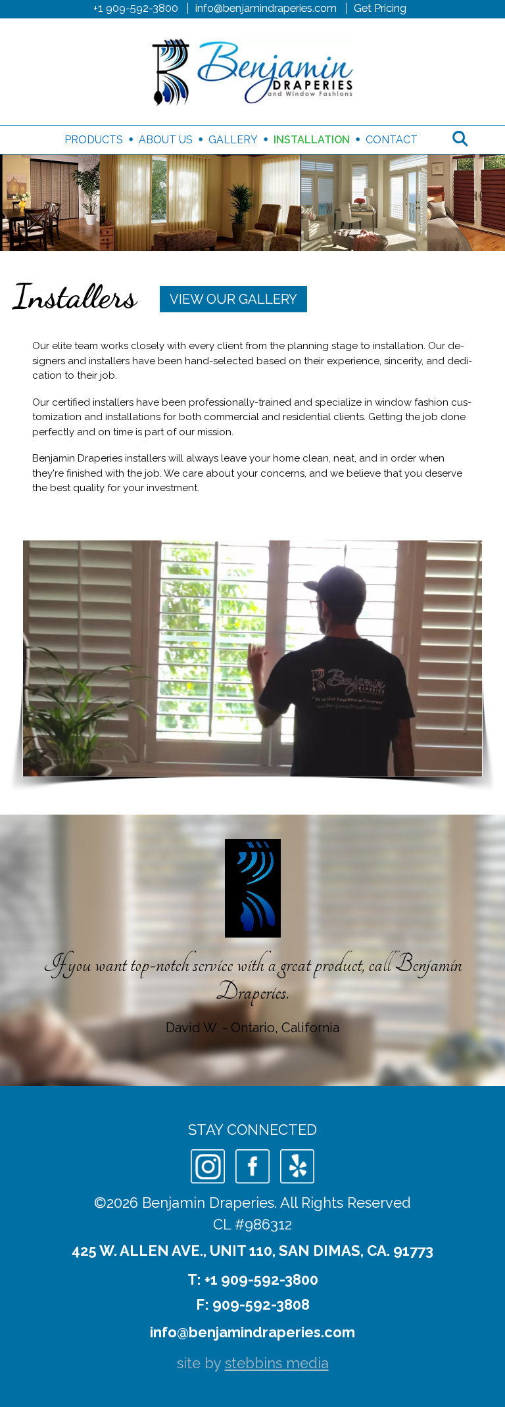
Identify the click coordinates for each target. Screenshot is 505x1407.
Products (93, 139)
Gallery (233, 139)
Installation (312, 139)
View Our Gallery (233, 299)
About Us (166, 139)
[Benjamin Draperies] (252, 72)
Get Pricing (380, 7)
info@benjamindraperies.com (266, 7)
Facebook (252, 1166)
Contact (392, 139)
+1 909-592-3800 (135, 7)
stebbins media (277, 1362)
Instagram (208, 1166)
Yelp (297, 1166)
